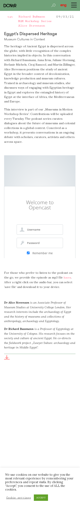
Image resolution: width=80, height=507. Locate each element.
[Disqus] (39, 428)
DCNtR (9, 5)
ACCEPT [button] (41, 497)
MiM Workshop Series (35, 21)
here (67, 277)
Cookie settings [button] (18, 497)
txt (10, 17)
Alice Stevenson (31, 25)
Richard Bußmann (31, 16)
